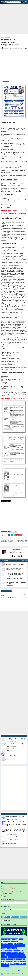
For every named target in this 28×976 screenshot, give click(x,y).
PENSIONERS (20, 952)
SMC (10, 957)
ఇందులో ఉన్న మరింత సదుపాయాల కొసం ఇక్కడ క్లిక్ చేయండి (13, 398)
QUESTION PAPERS (20, 954)
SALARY (5, 35)
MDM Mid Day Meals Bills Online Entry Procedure (14, 837)
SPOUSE (23, 957)
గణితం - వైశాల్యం (6, 889)
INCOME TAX (15, 941)
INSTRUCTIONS (6, 943)
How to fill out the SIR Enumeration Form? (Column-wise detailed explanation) (15, 569)
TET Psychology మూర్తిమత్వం (8, 888)
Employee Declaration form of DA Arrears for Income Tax (16, 583)
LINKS (12, 946)
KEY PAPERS (22, 943)
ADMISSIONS (5, 939)
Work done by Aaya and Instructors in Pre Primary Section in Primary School (15, 574)
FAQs (4, 941)
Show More (24, 736)
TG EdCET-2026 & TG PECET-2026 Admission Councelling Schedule (15, 739)
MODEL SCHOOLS (6, 950)
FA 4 (21, 939)
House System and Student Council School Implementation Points (15, 842)
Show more (24, 560)
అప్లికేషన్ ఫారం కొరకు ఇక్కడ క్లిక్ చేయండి (9, 210)
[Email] (20, 535)
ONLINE (13, 952)
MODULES (15, 950)
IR (12, 943)
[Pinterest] (17, 535)
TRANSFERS (18, 961)
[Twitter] (12, 535)
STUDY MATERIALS (11, 959)
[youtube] (19, 556)
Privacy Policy (14, 972)
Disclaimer (19, 970)
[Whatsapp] (15, 535)
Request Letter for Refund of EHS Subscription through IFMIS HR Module (15, 563)
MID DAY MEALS (13, 948)
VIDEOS (12, 963)
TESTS (19, 959)
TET (23, 959)
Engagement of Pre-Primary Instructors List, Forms (15, 758)
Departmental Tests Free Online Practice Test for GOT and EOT (15, 817)
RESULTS (5, 957)
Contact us (13, 970)
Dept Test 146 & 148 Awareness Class (10, 895)
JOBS (16, 943)
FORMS (9, 531)
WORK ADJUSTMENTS (21, 963)
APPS (12, 939)
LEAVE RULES (5, 946)
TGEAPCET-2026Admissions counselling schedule (14, 753)
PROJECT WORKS (11, 954)
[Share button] (23, 535)
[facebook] (12, 556)
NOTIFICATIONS (6, 952)
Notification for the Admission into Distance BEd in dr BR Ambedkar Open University (15, 744)
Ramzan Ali (16, 549)
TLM (12, 961)
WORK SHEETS (6, 966)
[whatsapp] (15, 556)
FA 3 (17, 939)
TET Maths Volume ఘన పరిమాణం (10, 886)
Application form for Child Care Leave (14, 578)
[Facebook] (9, 535)
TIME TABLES (5, 961)
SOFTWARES (16, 957)
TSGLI (24, 961)
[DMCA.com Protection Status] (5, 920)
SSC (4, 959)
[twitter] (22, 556)
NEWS (21, 950)
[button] (7, 81)
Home (2, 35)
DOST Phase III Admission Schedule (13, 748)
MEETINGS (5, 948)
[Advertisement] (14, 19)
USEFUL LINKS (6, 963)
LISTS (17, 946)
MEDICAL (23, 946)
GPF (9, 941)
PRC (4, 954)
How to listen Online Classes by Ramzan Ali (12, 891)
